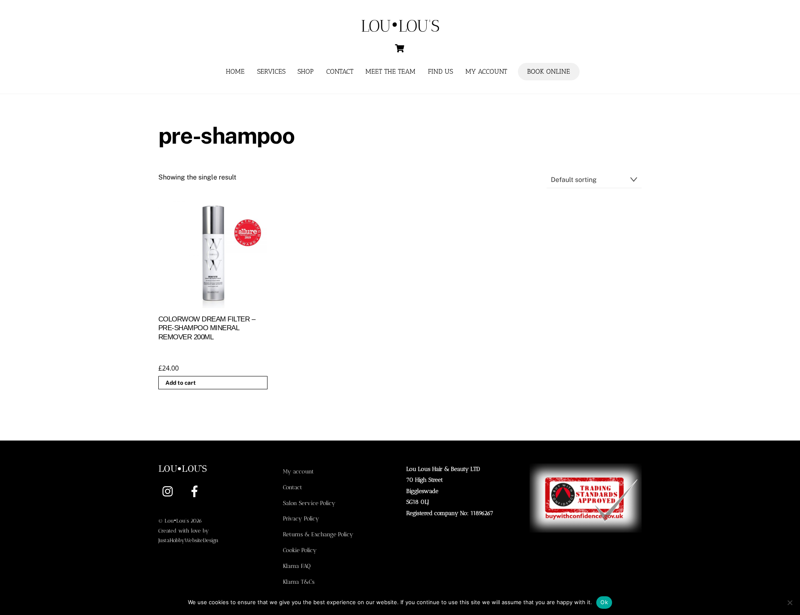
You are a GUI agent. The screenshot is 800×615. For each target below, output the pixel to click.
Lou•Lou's (177, 521)
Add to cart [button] (180, 382)
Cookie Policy (300, 550)
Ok (604, 602)
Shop (306, 71)
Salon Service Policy (309, 503)
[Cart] (399, 48)
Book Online (548, 71)
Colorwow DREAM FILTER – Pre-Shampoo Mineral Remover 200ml (206, 328)
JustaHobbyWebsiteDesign (188, 540)
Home (235, 71)
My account (486, 71)
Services (271, 71)
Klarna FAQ (296, 566)
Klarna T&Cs (299, 581)
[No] (789, 602)
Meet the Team (390, 71)
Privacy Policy (301, 518)
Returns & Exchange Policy (318, 534)
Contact (339, 71)
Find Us (440, 71)
